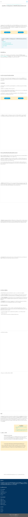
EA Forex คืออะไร (3, 489)
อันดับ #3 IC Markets (3, 501)
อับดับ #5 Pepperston (3, 504)
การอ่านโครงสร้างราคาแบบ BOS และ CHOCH (21, 429)
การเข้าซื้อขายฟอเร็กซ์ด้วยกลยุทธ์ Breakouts (21, 430)
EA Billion (2, 511)
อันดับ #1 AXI (2, 499)
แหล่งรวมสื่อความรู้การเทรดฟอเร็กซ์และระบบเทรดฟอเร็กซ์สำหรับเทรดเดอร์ (14, 4)
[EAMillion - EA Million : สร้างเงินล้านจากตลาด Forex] (14, 1)
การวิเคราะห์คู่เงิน (4, 45)
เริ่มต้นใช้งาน (4, 41)
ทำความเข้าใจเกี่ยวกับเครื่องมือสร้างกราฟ (7, 44)
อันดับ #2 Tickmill (3, 500)
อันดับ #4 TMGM (3, 503)
